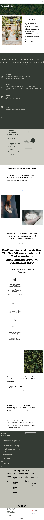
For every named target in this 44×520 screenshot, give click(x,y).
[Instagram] (22, 506)
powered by (35, 514)
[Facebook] (19, 506)
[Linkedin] (25, 506)
